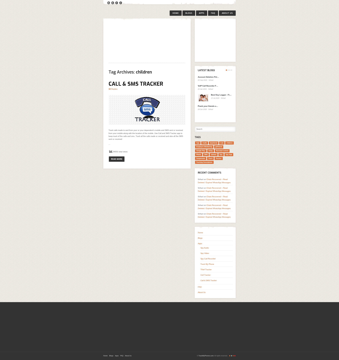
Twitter (112, 2)
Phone (198, 154)
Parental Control (222, 151)
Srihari (211, 80)
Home (176, 13)
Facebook (116, 2)
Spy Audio (204, 248)
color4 (234, 355)
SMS (206, 154)
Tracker (219, 158)
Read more (116, 159)
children (229, 143)
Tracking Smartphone (204, 162)
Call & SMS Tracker (136, 83)
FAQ (213, 13)
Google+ (120, 2)
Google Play (200, 151)
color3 (233, 355)
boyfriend (213, 143)
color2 (231, 355)
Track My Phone (207, 264)
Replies (113, 89)
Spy (221, 154)
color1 (229, 355)
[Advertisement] (147, 42)
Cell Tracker (205, 275)
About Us (227, 13)
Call (221, 143)
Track (210, 158)
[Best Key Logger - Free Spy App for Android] (203, 98)
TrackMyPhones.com (206, 356)
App (197, 143)
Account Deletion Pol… (208, 77)
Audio (204, 143)
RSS (108, 2)
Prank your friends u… (208, 106)
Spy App (229, 154)
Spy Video (204, 253)
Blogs (188, 13)
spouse (213, 154)
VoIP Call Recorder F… (208, 86)
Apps (201, 13)
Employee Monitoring (204, 147)
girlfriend (218, 147)
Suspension (200, 158)
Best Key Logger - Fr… (221, 95)
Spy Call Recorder (208, 259)
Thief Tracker (206, 269)
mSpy (210, 151)
